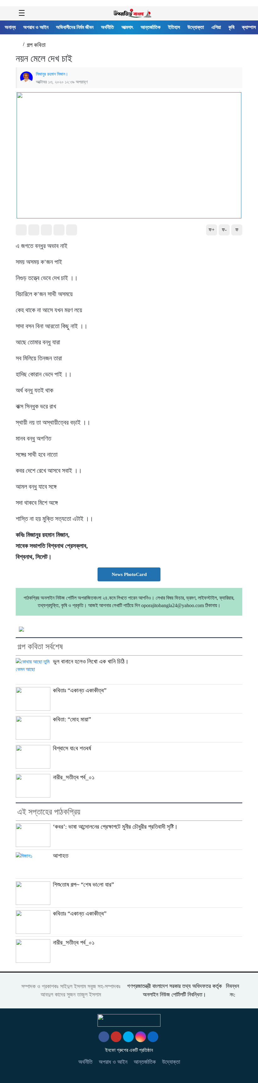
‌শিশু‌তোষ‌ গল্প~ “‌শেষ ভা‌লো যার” (83, 884)
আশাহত (60, 855)
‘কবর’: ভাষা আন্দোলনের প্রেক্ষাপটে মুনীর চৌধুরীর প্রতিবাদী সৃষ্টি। (115, 826)
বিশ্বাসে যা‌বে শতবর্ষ (72, 748)
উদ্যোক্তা (196, 27)
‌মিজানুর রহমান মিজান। (52, 73)
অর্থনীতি (107, 27)
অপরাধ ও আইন (35, 27)
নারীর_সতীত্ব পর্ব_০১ (73, 777)
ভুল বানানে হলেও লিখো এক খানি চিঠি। (91, 661)
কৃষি (231, 27)
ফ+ (212, 229)
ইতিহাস (174, 27)
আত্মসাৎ (127, 27)
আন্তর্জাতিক (150, 27)
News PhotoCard (129, 574)
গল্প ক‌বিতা (36, 45)
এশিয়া (216, 27)
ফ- (224, 229)
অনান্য (10, 27)
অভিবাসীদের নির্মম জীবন (74, 27)
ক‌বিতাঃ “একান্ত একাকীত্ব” (79, 690)
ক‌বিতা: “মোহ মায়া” (72, 719)
